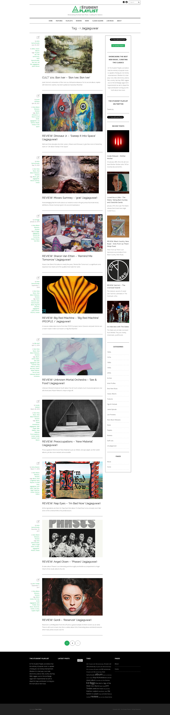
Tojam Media (38, 709)
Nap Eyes (36, 488)
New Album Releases (114, 420)
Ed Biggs (37, 220)
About (119, 21)
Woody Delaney (108, 697)
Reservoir (36, 607)
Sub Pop (102, 697)
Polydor (100, 694)
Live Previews (111, 415)
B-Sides (37, 546)
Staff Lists (110, 441)
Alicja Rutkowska (99, 677)
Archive (109, 378)
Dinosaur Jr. (35, 115)
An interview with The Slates (118, 327)
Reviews (79, 21)
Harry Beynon (35, 467)
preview (104, 694)
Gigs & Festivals (112, 404)
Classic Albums (97, 21)
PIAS (93, 694)
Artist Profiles (111, 383)
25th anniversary (107, 666)
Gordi (37, 601)
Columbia (98, 680)
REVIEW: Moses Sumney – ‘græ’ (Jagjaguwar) (69, 197)
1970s (109, 357)
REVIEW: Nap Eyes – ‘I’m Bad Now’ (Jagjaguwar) (71, 503)
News (87, 21)
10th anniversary (99, 664)
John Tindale (35, 583)
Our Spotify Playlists (118, 45)
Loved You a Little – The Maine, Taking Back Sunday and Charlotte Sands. (117, 200)
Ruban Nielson (35, 370)
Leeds (94, 688)
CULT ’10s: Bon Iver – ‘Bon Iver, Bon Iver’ (66, 77)
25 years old (99, 666)
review (37, 182)
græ (38, 177)
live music (100, 689)
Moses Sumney (34, 180)
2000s (33, 49)
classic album (91, 680)
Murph (37, 122)
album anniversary (107, 675)
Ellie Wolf (36, 343)
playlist (96, 694)
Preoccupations (34, 434)
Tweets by (110, 109)
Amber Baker (35, 359)
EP (102, 683)
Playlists (69, 21)
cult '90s (103, 680)
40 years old (97, 669)
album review (89, 677)
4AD (87, 664)
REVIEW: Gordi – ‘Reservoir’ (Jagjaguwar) (66, 619)
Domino (107, 680)
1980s (109, 362)
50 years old (89, 672)
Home (51, 21)
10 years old (92, 664)
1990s (109, 368)
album (37, 113)
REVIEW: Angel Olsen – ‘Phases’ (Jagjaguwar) (69, 561)
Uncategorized (111, 446)
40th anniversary (105, 669)
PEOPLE (32, 312)
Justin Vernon (35, 66)
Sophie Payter (35, 610)
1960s (109, 352)
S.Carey (37, 609)
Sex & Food (35, 372)
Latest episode (112, 409)
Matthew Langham (92, 691)
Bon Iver (34, 62)
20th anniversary (91, 666)
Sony (99, 697)
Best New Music (112, 389)
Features (59, 21)
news (106, 691)
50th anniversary (97, 672)
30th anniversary (90, 669)
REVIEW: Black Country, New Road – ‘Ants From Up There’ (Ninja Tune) (118, 243)
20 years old (107, 664)
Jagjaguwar (36, 64)
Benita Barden (108, 677)
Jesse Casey (102, 686)
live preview (107, 688)
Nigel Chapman (34, 490)
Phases (33, 550)
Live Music (110, 21)
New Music (101, 691)
